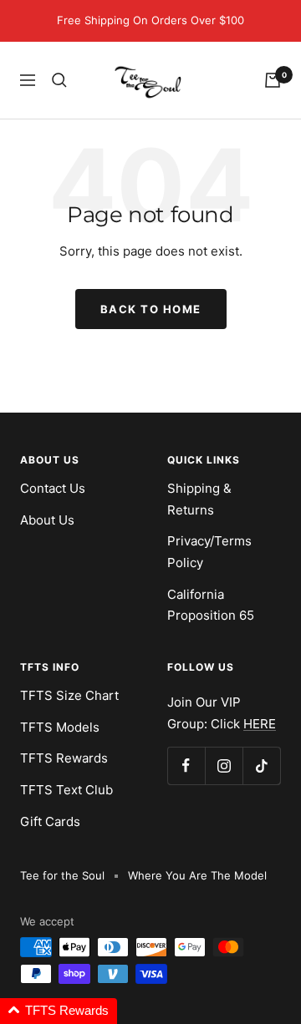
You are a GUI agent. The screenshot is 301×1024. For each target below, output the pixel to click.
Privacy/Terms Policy (209, 551)
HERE (259, 724)
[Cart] (272, 80)
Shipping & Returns (199, 499)
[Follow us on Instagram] (223, 765)
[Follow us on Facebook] (186, 765)
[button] (58, 1011)
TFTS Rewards (64, 758)
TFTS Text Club (66, 790)
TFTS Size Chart (69, 695)
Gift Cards (50, 821)
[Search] (59, 80)
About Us (47, 520)
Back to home (151, 309)
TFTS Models (59, 727)
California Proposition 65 (210, 605)
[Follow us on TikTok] (261, 765)
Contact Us (52, 488)
